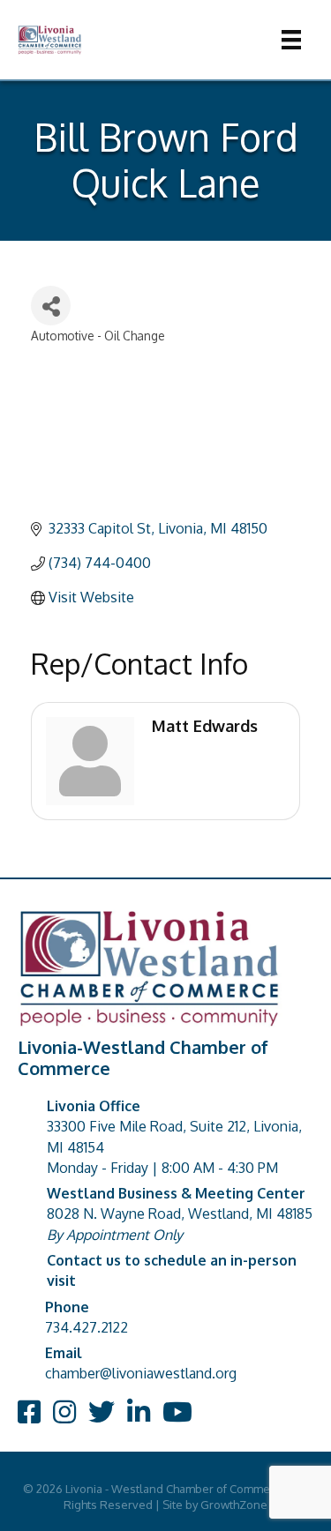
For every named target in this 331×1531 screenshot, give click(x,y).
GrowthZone (233, 1504)
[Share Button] (51, 305)
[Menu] (291, 40)
